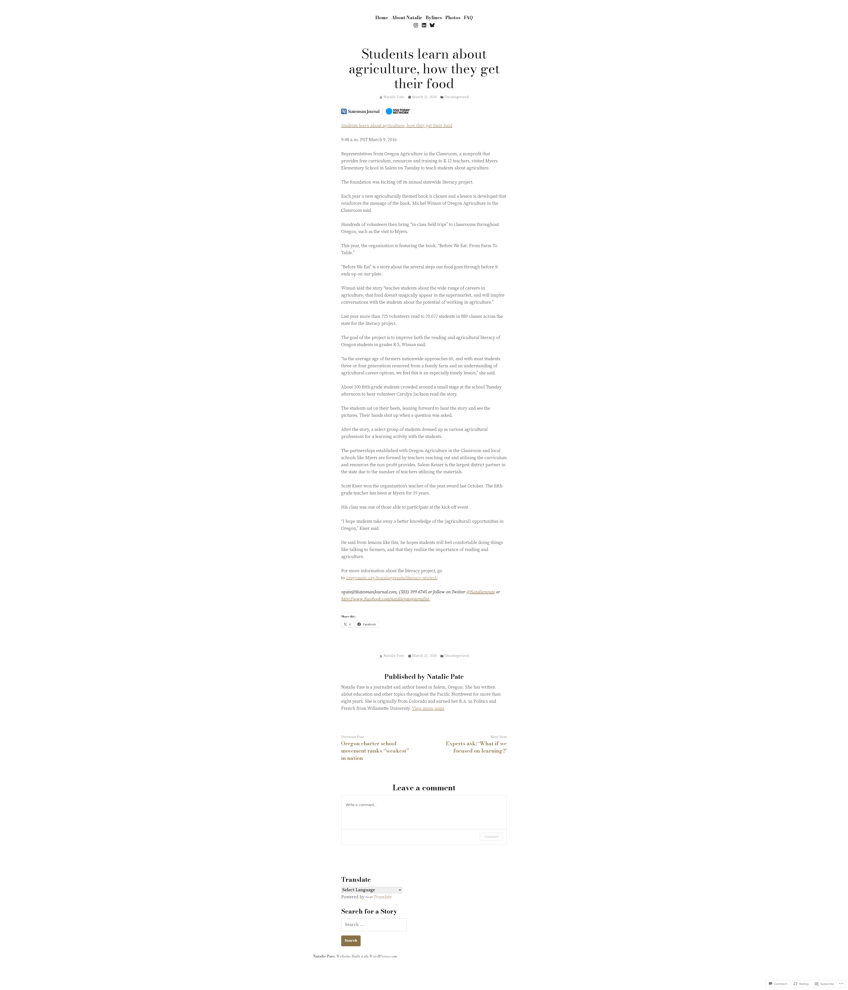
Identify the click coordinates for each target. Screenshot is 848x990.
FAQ (468, 17)
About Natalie (407, 17)
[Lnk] (424, 25)
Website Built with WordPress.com (366, 956)
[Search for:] (374, 925)
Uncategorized (457, 97)
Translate (383, 897)
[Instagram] (416, 25)
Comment (491, 837)
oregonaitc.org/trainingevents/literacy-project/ (391, 578)
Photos (452, 17)
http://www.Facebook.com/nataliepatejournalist (385, 599)
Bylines (434, 17)
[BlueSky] (431, 25)
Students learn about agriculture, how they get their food (396, 126)
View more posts (428, 708)
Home (381, 17)
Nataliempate (480, 592)
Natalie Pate (394, 97)
